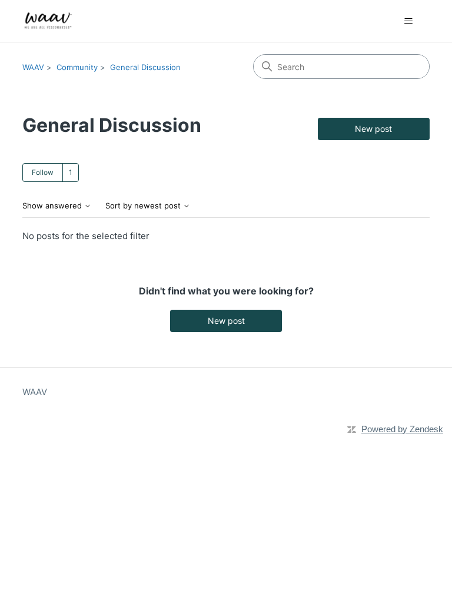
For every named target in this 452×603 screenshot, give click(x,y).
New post (373, 129)
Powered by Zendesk (402, 429)
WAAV (33, 67)
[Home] (48, 21)
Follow (43, 172)
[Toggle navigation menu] (409, 21)
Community (77, 67)
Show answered (53, 205)
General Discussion (145, 67)
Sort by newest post (144, 205)
